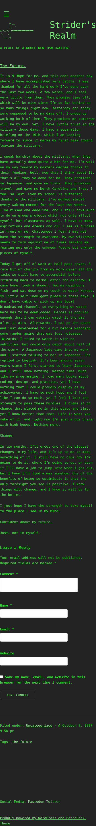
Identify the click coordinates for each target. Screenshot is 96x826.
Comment (9, 574)
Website (7, 653)
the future (22, 742)
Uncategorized (39, 726)
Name (6, 605)
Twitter (53, 802)
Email (7, 629)
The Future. (13, 65)
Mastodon (36, 802)
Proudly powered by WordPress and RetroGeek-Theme (43, 820)
